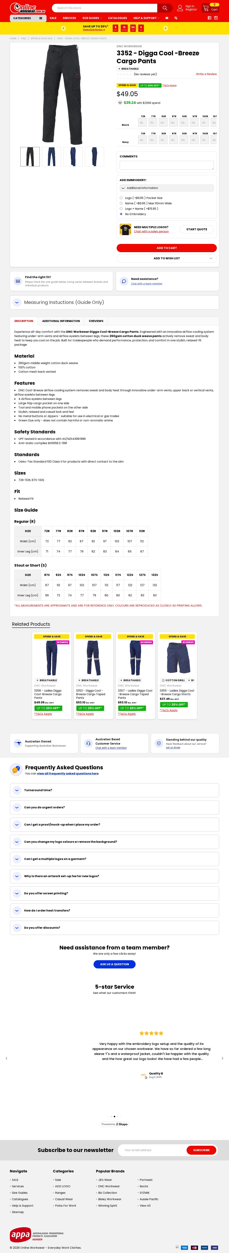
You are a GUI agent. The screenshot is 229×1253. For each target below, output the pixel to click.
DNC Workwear (109, 1186)
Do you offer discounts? (42, 928)
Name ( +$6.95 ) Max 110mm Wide (148, 203)
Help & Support (145, 18)
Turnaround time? (38, 790)
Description (23, 321)
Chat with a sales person (151, 231)
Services (69, 18)
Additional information (142, 188)
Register (191, 9)
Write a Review (206, 74)
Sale (58, 1180)
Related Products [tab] (31, 624)
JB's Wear (105, 1180)
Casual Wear (64, 1199)
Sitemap (18, 1212)
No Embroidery (135, 214)
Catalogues (117, 18)
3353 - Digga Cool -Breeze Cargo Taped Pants (90, 694)
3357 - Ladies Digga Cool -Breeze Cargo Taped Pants (135, 694)
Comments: (129, 156)
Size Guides (90, 18)
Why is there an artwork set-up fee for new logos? (61, 876)
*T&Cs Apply (169, 85)
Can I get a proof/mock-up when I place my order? (62, 824)
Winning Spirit (107, 1206)
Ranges (60, 1193)
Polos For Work (65, 1206)
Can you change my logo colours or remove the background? (70, 842)
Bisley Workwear (109, 1199)
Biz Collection (107, 1193)
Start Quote (196, 229)
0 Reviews (96, 321)
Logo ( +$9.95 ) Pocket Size (143, 198)
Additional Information (61, 321)
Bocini (144, 1186)
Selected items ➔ (94, 29)
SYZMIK (145, 1193)
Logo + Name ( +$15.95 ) (141, 209)
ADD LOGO (62, 1186)
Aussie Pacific (149, 1199)
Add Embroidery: (133, 180)
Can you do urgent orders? (44, 807)
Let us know (173, 747)
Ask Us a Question (114, 964)
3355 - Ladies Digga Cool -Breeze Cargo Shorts (177, 692)
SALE (53, 18)
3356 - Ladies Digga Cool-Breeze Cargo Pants (48, 694)
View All (145, 1206)
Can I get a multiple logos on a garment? (55, 859)
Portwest (146, 1180)
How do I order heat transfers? (47, 910)
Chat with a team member (146, 283)
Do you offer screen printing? (46, 893)
